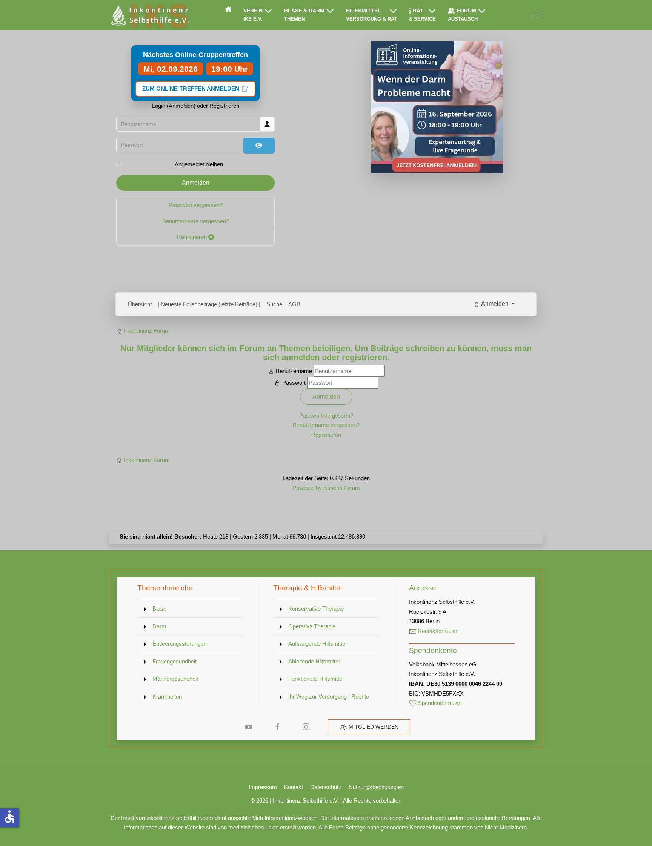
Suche (274, 304)
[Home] (228, 9)
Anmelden (195, 183)
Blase (159, 608)
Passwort (294, 382)
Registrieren (192, 237)
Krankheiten (167, 696)
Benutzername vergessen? (195, 221)
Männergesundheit (175, 679)
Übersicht (140, 304)
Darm (159, 626)
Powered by (307, 488)
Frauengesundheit (174, 661)
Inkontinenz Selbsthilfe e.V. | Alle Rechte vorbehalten (337, 800)
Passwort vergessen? (196, 205)
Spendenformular (438, 703)
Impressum (263, 787)
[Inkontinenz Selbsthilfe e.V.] (149, 15)
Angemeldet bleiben (199, 164)
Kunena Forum (341, 488)
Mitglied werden (373, 727)
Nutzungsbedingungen (376, 787)
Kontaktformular (437, 631)
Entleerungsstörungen (179, 643)
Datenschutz (325, 787)
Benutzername (294, 371)
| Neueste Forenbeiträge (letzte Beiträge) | (209, 304)
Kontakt (293, 787)
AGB (294, 304)
